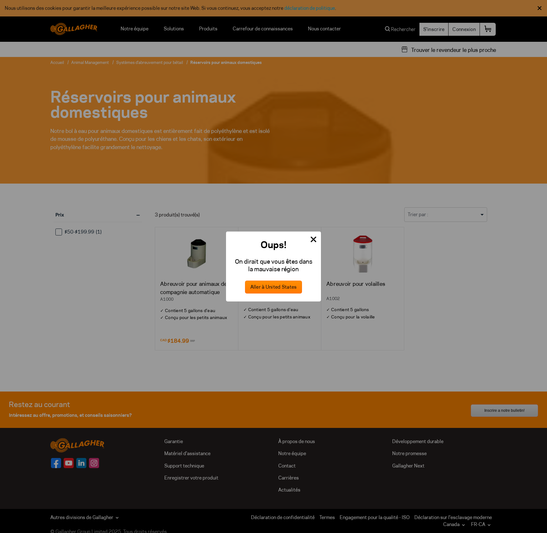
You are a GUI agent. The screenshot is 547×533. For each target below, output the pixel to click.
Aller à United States (273, 287)
